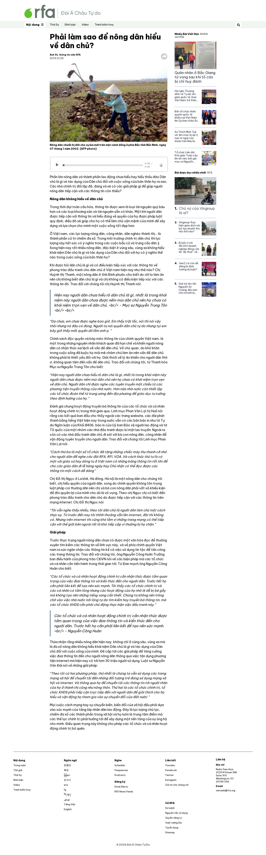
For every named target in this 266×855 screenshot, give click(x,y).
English (68, 809)
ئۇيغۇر (67, 799)
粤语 (66, 770)
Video (85, 24)
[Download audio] (161, 165)
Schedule (120, 765)
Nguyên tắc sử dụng (176, 812)
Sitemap (170, 832)
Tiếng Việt (69, 804)
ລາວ (66, 784)
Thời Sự (54, 24)
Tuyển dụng (171, 827)
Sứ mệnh (170, 808)
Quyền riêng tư (173, 817)
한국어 (67, 779)
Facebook (171, 770)
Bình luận (70, 24)
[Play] (58, 165)
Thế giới (17, 770)
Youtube (170, 765)
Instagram (170, 779)
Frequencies (121, 770)
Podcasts (120, 775)
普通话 (67, 765)
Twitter (169, 775)
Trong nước (19, 765)
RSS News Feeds (124, 791)
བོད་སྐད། (67, 794)
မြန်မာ (67, 775)
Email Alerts (121, 786)
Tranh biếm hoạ (104, 24)
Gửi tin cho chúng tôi (177, 784)
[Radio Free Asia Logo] (62, 11)
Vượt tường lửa (173, 822)
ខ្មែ (65, 789)
